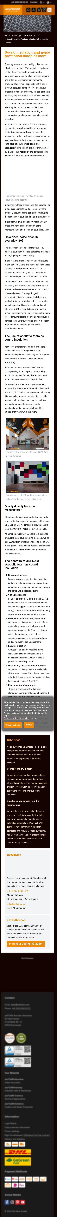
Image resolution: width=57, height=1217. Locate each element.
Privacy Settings (12, 725)
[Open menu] (49, 10)
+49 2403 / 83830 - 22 (17, 891)
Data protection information (17, 1128)
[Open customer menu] (34, 10)
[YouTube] (22, 1202)
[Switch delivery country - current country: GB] (42, 2)
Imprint (34, 718)
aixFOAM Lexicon (31, 36)
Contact (33, 2)
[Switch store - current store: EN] (49, 2)
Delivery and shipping (15, 1139)
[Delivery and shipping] (27, 1154)
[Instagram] (12, 1202)
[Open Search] (28, 10)
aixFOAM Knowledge (12, 36)
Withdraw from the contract (37, 1135)
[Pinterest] (17, 1202)
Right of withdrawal (14, 1135)
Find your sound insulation (26, 944)
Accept (29, 725)
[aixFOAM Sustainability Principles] (10, 1038)
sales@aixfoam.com (16, 904)
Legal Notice (10, 1124)
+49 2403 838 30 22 (21, 1009)
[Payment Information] (26, 1183)
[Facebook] (7, 1202)
